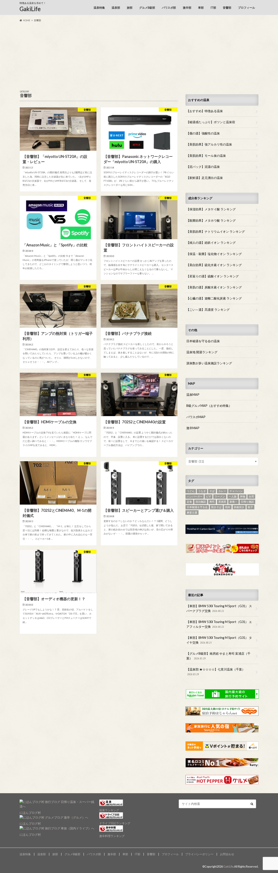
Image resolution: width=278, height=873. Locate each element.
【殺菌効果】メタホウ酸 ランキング (211, 220)
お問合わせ (227, 854)
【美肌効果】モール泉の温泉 (206, 155)
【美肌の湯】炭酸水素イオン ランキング (214, 287)
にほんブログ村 (30, 812)
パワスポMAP (195, 417)
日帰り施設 (247, 501)
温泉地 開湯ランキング (201, 352)
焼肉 (227, 507)
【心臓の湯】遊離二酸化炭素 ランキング (214, 298)
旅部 (129, 7)
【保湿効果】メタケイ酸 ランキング (211, 209)
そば (212, 491)
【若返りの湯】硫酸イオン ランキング (212, 276)
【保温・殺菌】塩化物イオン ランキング (214, 254)
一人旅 (233, 496)
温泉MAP (192, 394)
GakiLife (30, 8)
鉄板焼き (239, 507)
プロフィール (246, 7)
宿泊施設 (200, 501)
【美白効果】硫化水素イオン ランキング (214, 265)
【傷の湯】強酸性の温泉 (203, 133)
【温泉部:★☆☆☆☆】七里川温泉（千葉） (215, 671)
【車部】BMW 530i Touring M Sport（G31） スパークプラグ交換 (219, 608)
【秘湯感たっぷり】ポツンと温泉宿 (210, 122)
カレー (222, 491)
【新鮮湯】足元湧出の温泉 (204, 178)
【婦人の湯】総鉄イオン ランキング (211, 242)
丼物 (242, 496)
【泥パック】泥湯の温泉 (203, 166)
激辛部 (187, 7)
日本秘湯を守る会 (197, 507)
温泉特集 (99, 7)
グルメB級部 (147, 7)
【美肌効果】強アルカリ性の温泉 (209, 144)
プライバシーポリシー (199, 854)
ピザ (208, 496)
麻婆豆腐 (192, 512)
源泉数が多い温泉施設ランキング (209, 363)
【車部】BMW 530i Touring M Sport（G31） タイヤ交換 (219, 640)
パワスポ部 (169, 7)
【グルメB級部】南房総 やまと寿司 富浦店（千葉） (218, 656)
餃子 (250, 507)
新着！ (233, 501)
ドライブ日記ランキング (114, 823)
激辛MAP (192, 428)
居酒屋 (222, 501)
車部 (201, 7)
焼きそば (216, 507)
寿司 (212, 501)
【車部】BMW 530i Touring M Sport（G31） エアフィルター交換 (219, 624)
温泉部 (116, 7)
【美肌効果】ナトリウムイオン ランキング (215, 231)
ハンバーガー (194, 496)
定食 (189, 501)
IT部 (213, 7)
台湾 (251, 496)
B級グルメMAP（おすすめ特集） (209, 405)
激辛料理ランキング (112, 836)
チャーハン (236, 491)
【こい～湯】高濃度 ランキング (208, 309)
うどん (191, 491)
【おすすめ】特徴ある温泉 (204, 111)
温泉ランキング (109, 810)
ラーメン (220, 496)
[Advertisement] (139, 56)
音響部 (227, 7)
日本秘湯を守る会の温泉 (203, 341)
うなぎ (202, 491)
